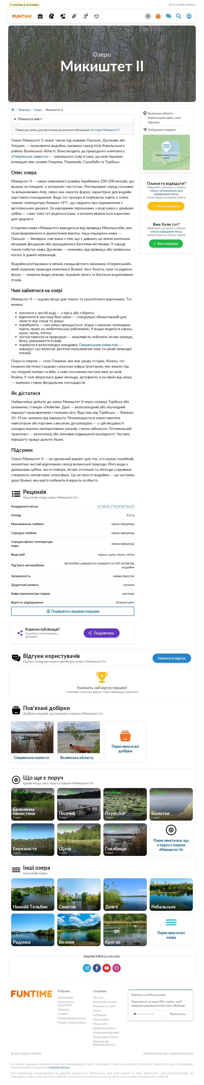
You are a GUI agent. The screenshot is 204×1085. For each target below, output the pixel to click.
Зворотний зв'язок (182, 4)
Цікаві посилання (104, 1028)
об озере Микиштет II (104, 130)
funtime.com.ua (59, 1067)
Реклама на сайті (104, 1006)
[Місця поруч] (148, 16)
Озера (38, 109)
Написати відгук (172, 658)
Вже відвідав (168, 243)
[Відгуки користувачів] (168, 16)
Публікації (99, 1015)
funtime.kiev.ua (181, 1053)
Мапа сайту (100, 1023)
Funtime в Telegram (25, 4)
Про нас (98, 997)
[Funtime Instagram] (117, 967)
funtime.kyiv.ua (155, 1053)
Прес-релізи (101, 1019)
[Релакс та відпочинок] (97, 16)
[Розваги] (74, 16)
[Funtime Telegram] (88, 967)
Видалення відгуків (106, 1032)
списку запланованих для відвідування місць (166, 192)
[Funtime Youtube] (107, 967)
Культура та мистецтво (66, 1003)
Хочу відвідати (167, 206)
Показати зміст (30, 119)
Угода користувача (105, 1037)
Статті (97, 1010)
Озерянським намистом (99, 344)
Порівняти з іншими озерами (75, 611)
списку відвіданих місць (166, 231)
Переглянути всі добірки (125, 748)
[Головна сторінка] (13, 109)
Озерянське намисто (31, 757)
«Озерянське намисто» (29, 156)
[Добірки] (158, 16)
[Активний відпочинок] (85, 16)
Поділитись (103, 633)
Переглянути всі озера (171, 935)
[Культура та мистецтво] (51, 16)
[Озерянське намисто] (32, 737)
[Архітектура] (40, 16)
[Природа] (63, 16)
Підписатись (178, 1014)
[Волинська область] (79, 737)
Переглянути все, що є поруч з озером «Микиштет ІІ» (171, 845)
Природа (24, 109)
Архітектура (65, 997)
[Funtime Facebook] (98, 967)
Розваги (63, 1013)
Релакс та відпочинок (72, 1022)
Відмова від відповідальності (104, 1043)
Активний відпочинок (72, 1018)
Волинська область (76, 757)
